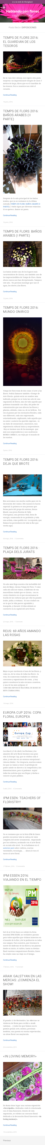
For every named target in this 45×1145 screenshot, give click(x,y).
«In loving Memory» (20, 1056)
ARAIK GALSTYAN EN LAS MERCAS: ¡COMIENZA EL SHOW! (22, 980)
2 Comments (19, 538)
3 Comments (17, 789)
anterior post (8, 848)
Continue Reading (10, 95)
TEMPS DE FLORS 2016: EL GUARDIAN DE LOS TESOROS (21, 42)
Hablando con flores (22, 11)
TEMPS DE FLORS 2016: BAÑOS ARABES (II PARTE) (21, 115)
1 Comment (19, 622)
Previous (7, 1140)
